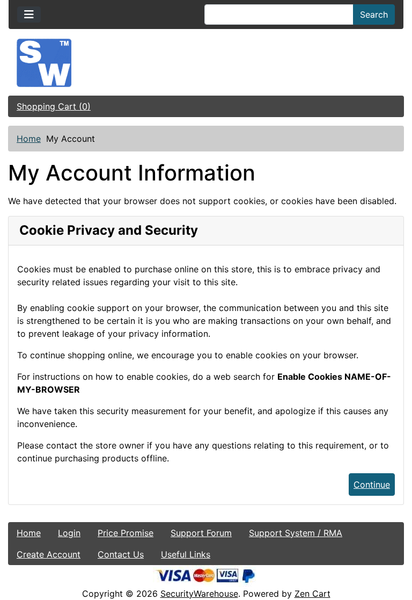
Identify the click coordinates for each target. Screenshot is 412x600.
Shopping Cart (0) (54, 106)
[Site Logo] (206, 63)
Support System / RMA (295, 532)
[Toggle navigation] (29, 14)
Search (374, 14)
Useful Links (185, 554)
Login (69, 532)
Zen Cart (312, 593)
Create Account (48, 554)
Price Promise (125, 532)
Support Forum (201, 532)
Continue (372, 484)
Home (29, 138)
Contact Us (121, 554)
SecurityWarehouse (199, 593)
